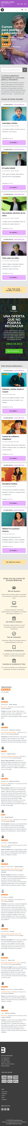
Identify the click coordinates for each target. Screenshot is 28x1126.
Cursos (3, 1095)
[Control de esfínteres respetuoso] (14, 427)
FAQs (3, 1097)
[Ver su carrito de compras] (22, 10)
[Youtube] (8, 1109)
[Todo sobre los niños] (14, 249)
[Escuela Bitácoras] (2, 10)
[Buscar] (24, 70)
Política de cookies (17, 1123)
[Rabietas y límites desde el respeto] (14, 380)
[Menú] (26, 10)
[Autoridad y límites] (14, 114)
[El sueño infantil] (14, 159)
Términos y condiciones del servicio (11, 1122)
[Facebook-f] (5, 1109)
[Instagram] (2, 1109)
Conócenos (4, 1091)
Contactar (4, 1099)
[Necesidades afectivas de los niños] (14, 204)
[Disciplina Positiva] (14, 474)
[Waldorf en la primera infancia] (14, 519)
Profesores (4, 1093)
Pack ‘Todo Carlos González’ (8, 732)
